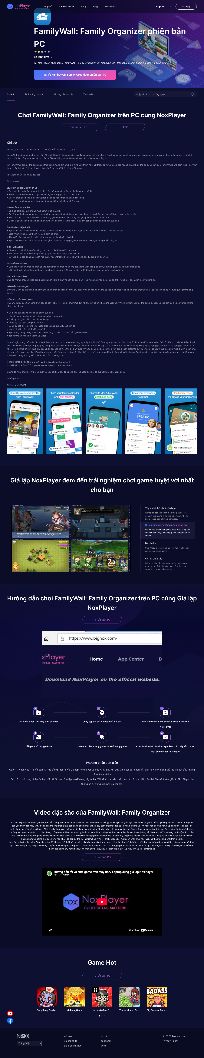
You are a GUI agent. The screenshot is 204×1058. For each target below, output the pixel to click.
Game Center (66, 6)
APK (125, 127)
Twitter (103, 1045)
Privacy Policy (170, 1040)
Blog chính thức (73, 1045)
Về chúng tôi (71, 1040)
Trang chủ (47, 6)
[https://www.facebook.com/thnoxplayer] (10, 1021)
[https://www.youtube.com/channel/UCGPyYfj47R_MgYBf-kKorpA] (10, 1013)
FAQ (83, 6)
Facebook (110, 6)
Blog (95, 6)
